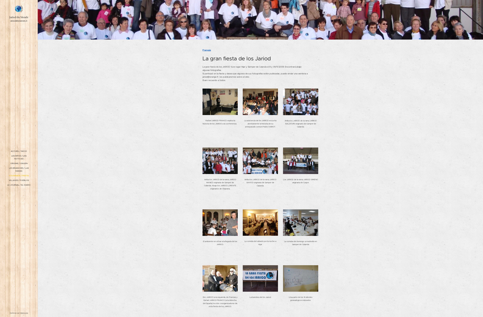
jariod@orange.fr (18, 20)
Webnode (24, 313)
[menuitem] (19, 151)
